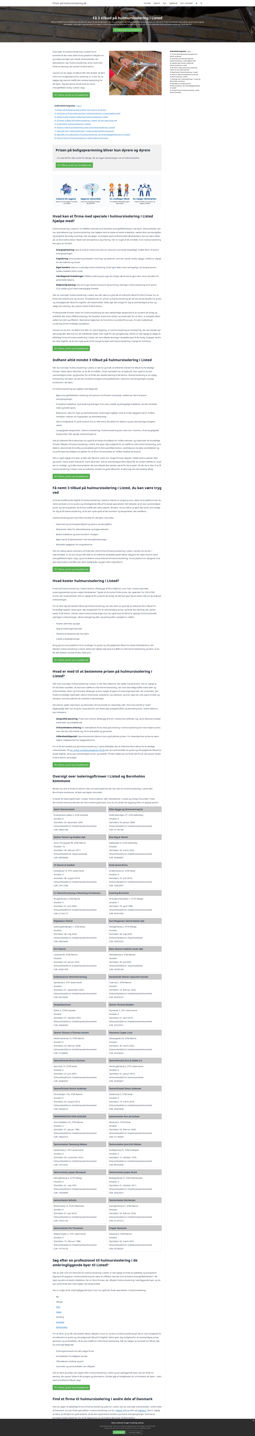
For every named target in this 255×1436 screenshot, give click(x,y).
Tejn (58, 1306)
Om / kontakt (186, 3)
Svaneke (60, 1322)
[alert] (127, 1427)
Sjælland (173, 3)
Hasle (58, 1312)
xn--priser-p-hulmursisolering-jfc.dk (87, 750)
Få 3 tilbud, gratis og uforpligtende (127, 30)
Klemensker (62, 1327)
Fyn (164, 3)
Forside (147, 3)
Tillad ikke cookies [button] (134, 1432)
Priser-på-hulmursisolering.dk (69, 3)
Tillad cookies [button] (119, 1432)
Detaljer (148, 1428)
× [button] (253, 1420)
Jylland (157, 3)
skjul (79, 106)
